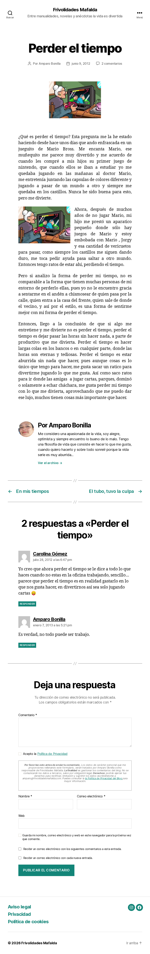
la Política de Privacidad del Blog (104, 778)
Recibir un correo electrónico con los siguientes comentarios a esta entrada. (72, 849)
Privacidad (19, 914)
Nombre (25, 796)
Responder (27, 603)
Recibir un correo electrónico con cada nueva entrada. (58, 858)
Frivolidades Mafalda (75, 9)
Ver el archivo (50, 463)
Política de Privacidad (52, 754)
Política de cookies (28, 921)
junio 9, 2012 (81, 63)
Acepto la (44, 754)
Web (21, 815)
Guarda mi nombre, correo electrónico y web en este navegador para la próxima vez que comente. (76, 837)
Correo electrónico (91, 796)
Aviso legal (19, 907)
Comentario (27, 715)
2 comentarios (112, 63)
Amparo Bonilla (50, 63)
